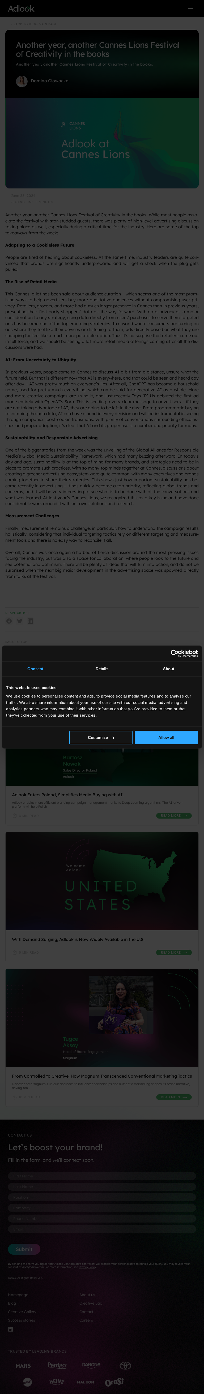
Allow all (166, 737)
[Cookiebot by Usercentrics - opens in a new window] (174, 653)
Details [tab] (102, 668)
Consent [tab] (35, 668)
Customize (98, 737)
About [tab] (169, 668)
